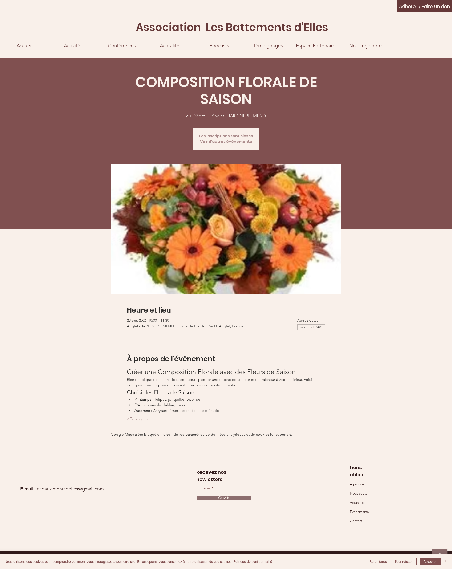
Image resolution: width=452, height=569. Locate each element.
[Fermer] (446, 561)
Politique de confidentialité (252, 561)
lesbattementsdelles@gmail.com (70, 489)
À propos (357, 484)
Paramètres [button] (378, 561)
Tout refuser (404, 561)
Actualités (357, 502)
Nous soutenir (360, 493)
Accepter (430, 561)
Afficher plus (137, 419)
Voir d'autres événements (226, 141)
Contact (356, 521)
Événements (359, 511)
